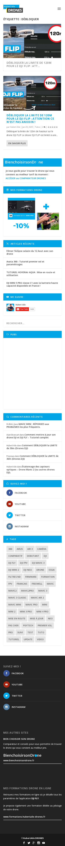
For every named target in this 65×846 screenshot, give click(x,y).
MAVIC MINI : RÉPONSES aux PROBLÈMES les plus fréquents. (27, 425)
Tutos (37, 127)
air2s (20, 548)
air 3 (30, 548)
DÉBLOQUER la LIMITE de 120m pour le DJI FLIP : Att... (29, 64)
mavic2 (12, 590)
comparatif (15, 555)
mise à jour (36, 618)
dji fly (11, 562)
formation (48, 576)
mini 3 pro (26, 611)
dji (45, 555)
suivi (20, 632)
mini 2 (11, 611)
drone (40, 569)
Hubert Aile (15, 127)
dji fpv (23, 562)
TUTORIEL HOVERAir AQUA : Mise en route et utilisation (30, 274)
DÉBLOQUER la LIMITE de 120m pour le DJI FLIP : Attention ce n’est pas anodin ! (30, 118)
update (28, 639)
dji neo (28, 569)
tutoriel (13, 639)
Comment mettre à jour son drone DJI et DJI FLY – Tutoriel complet (31, 436)
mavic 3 (42, 590)
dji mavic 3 (38, 562)
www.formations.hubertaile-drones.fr (24, 816)
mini (44, 604)
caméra (41, 548)
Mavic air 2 (37, 597)
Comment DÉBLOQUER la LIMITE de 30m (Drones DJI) (31, 447)
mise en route (16, 618)
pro (10, 632)
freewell (37, 583)
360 (10, 548)
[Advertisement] (32, 373)
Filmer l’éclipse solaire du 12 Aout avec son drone (29, 252)
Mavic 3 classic (17, 597)
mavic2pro (27, 590)
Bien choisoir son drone (19, 738)
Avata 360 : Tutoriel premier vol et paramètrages (25, 263)
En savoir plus (17, 143)
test (30, 632)
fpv (10, 583)
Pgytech (28, 625)
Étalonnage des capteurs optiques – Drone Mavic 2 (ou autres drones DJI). (30, 469)
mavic (50, 583)
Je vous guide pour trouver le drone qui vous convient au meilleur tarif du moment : (30, 174)
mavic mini (14, 604)
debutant (33, 555)
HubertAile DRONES (33, 838)
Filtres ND (14, 576)
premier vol (45, 625)
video (40, 639)
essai (52, 569)
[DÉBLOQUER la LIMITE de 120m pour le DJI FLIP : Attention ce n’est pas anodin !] (32, 93)
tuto (41, 632)
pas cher (13, 625)
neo (50, 618)
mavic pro (32, 604)
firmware (31, 576)
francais (22, 583)
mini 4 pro (42, 611)
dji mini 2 (13, 569)
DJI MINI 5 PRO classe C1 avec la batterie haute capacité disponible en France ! (32, 284)
